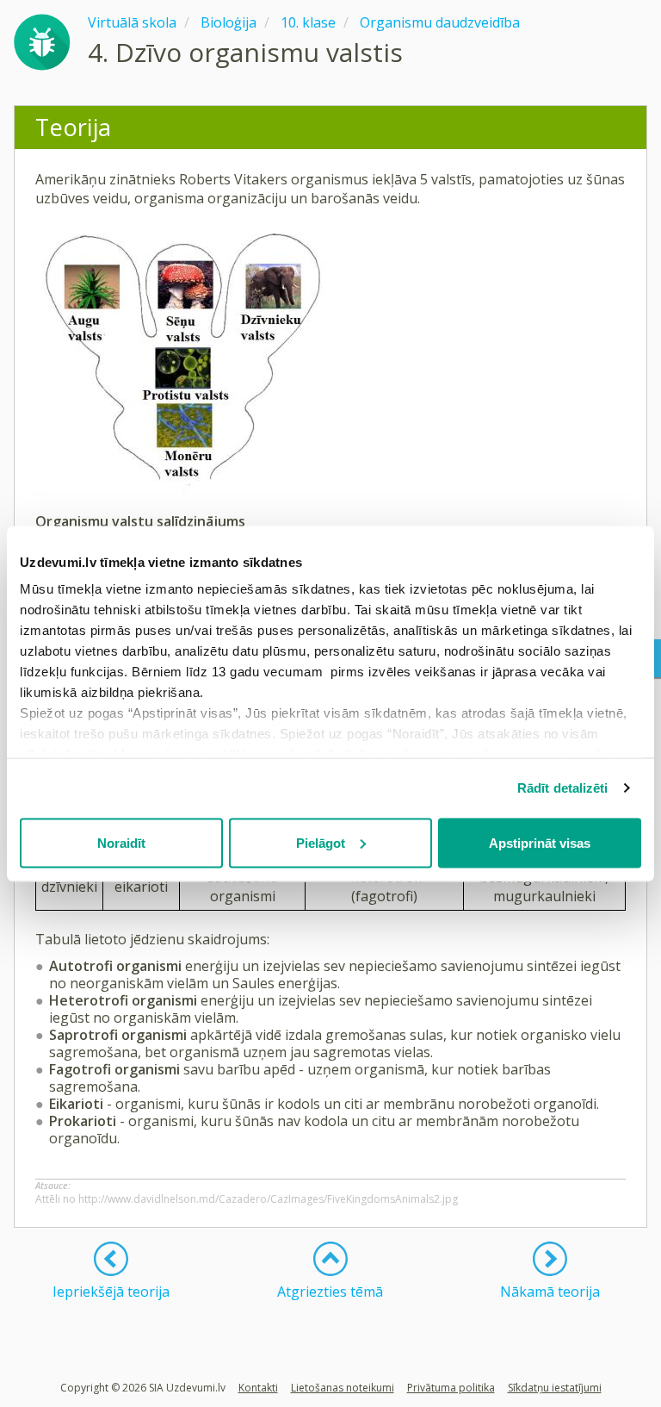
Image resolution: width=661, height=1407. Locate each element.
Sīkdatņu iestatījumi (555, 1387)
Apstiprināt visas (539, 842)
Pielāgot (320, 842)
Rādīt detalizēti (562, 788)
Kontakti (258, 1387)
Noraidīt (121, 842)
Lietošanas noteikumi (342, 1387)
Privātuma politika (451, 1387)
